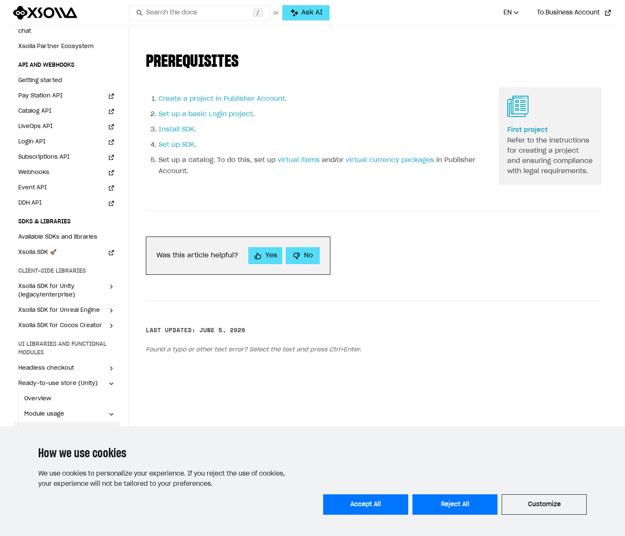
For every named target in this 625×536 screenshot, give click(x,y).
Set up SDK (176, 145)
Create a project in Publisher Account (222, 99)
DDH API (30, 203)
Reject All (455, 504)
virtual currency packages (390, 160)
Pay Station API (40, 96)
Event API (32, 188)
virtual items (299, 160)
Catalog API (34, 111)
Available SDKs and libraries (57, 237)
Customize (544, 504)
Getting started (40, 80)
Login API (31, 142)
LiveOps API (35, 126)
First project (527, 130)
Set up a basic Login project (206, 114)
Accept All (365, 504)
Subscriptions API (44, 157)
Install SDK (176, 129)
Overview (37, 399)
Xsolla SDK (37, 252)
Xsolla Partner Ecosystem (56, 46)
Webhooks (33, 172)
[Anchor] (247, 59)
